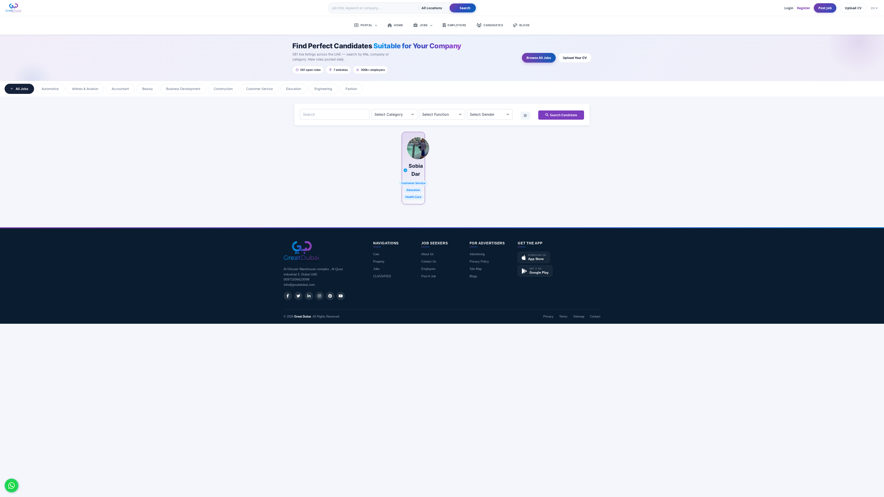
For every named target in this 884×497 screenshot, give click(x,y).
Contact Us (428, 261)
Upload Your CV (575, 58)
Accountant (120, 89)
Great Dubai (302, 316)
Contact (595, 316)
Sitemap (578, 316)
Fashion (351, 89)
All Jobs (22, 89)
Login (788, 8)
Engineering (323, 89)
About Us (427, 254)
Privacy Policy (479, 261)
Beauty (147, 89)
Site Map (476, 269)
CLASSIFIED (382, 276)
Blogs (473, 276)
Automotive (50, 89)
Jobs (376, 269)
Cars (376, 254)
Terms (563, 316)
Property (378, 261)
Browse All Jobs (538, 58)
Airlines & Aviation (85, 89)
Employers (428, 269)
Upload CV (853, 8)
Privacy (548, 316)
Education (293, 89)
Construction (223, 89)
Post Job (825, 8)
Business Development (183, 89)
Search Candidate (563, 115)
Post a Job (428, 276)
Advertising (477, 254)
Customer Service (259, 89)
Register (803, 8)
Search (465, 8)
